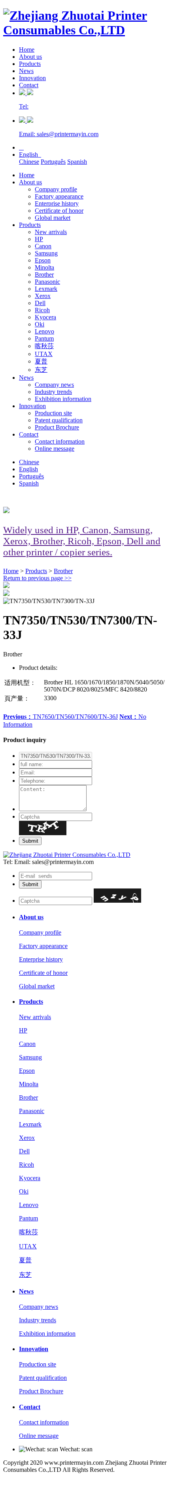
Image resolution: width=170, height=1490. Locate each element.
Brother (44, 274)
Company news (54, 384)
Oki (39, 324)
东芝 (41, 369)
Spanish (77, 161)
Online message (54, 448)
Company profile (56, 189)
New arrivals (51, 232)
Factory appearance (59, 196)
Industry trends (53, 391)
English (30, 154)
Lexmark (46, 288)
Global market (52, 217)
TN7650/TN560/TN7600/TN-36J (60, 716)
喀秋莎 (44, 346)
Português (53, 161)
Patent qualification (59, 420)
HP (39, 239)
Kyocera (45, 317)
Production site (53, 413)
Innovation (32, 78)
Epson (43, 260)
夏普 (41, 361)
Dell (40, 303)
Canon (43, 246)
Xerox (43, 295)
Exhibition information (63, 398)
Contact (28, 85)
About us (30, 56)
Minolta (44, 267)
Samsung (46, 253)
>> (37, 578)
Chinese (29, 161)
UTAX (44, 353)
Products (30, 63)
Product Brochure (57, 427)
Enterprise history (57, 203)
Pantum (44, 338)
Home (26, 49)
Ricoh (42, 310)
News (26, 70)
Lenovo (44, 331)
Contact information (60, 441)
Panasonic (47, 281)
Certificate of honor (59, 210)
